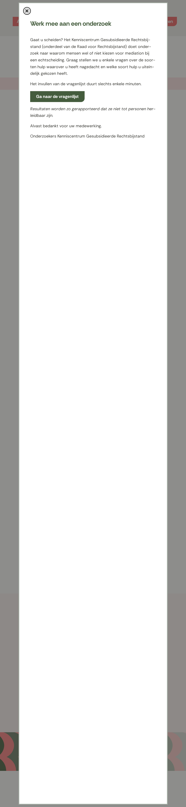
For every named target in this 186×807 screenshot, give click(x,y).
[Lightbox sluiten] (27, 11)
